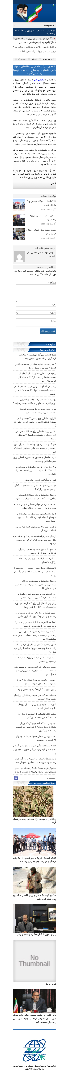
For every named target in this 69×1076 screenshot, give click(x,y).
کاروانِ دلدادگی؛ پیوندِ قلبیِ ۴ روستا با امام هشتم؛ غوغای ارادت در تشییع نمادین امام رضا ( (35, 422)
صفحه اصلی (34, 42)
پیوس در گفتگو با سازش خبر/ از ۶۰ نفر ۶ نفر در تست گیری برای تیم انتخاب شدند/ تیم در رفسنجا (35, 390)
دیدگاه (52, 282)
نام (54, 304)
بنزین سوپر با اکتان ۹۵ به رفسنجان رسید (37, 689)
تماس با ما (51, 984)
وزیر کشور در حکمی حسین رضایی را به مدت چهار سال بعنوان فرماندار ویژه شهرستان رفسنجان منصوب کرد (34, 1018)
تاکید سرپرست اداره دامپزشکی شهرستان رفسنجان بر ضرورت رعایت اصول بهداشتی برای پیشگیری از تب (34, 635)
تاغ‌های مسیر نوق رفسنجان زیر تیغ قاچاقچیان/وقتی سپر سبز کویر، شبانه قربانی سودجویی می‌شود (34, 539)
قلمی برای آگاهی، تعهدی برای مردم (40, 479)
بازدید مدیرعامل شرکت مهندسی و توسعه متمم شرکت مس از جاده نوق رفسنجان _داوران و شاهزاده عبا (35, 670)
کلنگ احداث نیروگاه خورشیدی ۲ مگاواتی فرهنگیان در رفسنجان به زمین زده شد (34, 859)
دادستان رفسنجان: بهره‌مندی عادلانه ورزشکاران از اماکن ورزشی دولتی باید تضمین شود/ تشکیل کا (35, 584)
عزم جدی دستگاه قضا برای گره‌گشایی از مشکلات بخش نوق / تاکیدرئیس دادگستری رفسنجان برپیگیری (36, 726)
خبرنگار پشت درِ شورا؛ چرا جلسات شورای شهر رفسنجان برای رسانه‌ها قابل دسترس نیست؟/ (35, 448)
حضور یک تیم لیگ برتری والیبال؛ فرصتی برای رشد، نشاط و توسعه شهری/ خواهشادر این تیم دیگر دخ (35, 648)
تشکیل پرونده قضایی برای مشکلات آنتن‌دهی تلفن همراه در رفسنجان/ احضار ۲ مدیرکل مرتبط (35, 435)
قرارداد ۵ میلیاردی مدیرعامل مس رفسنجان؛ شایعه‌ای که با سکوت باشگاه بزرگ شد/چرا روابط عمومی (36, 517)
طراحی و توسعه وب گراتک (34, 1069)
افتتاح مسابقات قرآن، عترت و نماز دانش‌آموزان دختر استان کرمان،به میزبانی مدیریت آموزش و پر (34, 749)
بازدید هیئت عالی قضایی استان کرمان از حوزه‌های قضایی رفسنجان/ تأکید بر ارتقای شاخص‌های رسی (37, 377)
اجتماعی (22, 42)
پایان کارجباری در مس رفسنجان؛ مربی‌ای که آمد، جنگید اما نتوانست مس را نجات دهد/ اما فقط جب (35, 470)
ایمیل (53, 312)
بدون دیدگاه (22, 59)
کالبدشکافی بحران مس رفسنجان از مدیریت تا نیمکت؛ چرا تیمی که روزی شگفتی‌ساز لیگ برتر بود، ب (35, 571)
